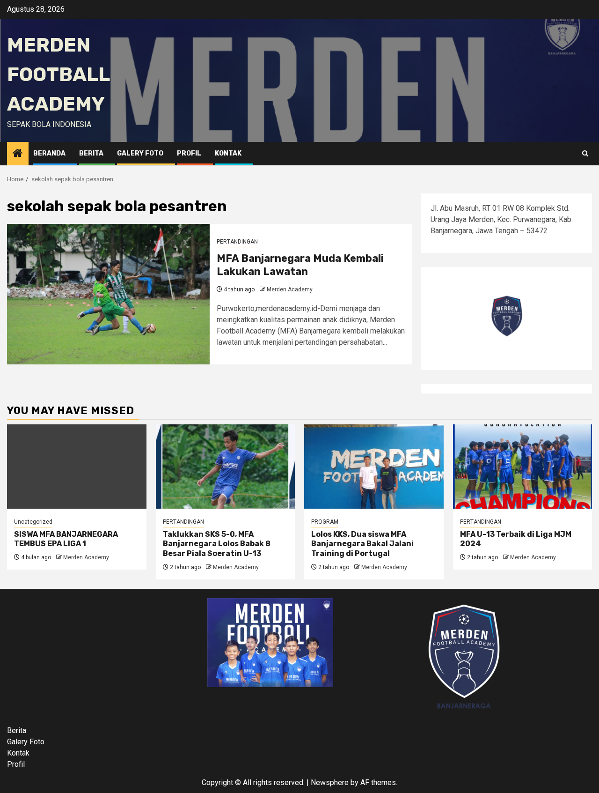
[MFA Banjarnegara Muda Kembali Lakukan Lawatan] (108, 294)
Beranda (49, 153)
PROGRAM (324, 522)
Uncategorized (33, 522)
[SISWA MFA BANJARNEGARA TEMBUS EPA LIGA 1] (76, 466)
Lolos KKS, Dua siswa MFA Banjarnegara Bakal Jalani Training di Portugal (362, 544)
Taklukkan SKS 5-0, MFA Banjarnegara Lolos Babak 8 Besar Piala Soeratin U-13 (216, 544)
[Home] (18, 154)
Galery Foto (140, 153)
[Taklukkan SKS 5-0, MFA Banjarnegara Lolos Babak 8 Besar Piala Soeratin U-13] (225, 466)
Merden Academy (290, 289)
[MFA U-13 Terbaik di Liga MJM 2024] (522, 466)
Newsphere (330, 782)
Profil (189, 153)
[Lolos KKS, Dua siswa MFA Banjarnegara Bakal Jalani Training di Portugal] (374, 466)
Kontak (228, 153)
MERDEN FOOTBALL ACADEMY (58, 74)
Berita (91, 153)
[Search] (585, 154)
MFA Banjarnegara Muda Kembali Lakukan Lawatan (300, 265)
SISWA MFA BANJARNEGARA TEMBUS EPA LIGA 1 (66, 539)
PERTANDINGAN (237, 241)
